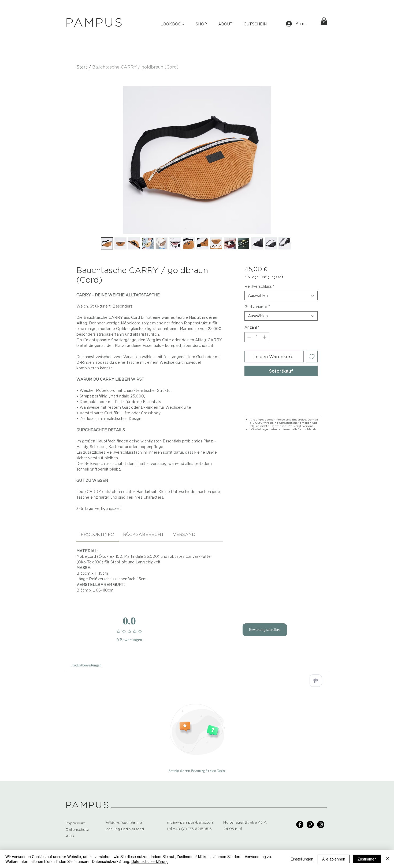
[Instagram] (320, 824)
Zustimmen (367, 859)
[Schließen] (387, 859)
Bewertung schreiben (265, 630)
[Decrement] (248, 337)
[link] (97, 534)
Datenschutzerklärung (150, 861)
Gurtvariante (257, 307)
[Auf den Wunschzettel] (312, 356)
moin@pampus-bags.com (190, 822)
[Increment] (265, 337)
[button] (324, 21)
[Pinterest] (310, 824)
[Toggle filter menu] (316, 680)
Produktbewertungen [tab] (85, 665)
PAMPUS (88, 805)
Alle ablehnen (333, 859)
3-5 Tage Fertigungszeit (264, 277)
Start (81, 67)
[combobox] (281, 295)
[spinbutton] (257, 337)
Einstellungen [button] (302, 859)
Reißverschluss (259, 286)
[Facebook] (299, 824)
